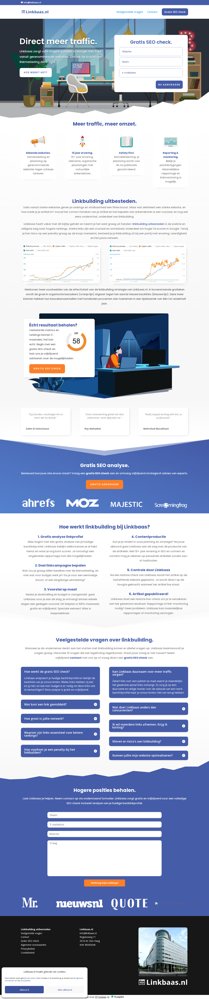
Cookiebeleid (27, 952)
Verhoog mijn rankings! (104, 883)
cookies (33, 978)
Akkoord (24, 989)
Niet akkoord (65, 989)
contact (75, 658)
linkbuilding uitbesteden (148, 224)
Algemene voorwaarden (33, 944)
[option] (32, 904)
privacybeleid (25, 980)
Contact (152, 12)
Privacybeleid (28, 948)
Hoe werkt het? (36, 72)
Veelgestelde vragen (129, 12)
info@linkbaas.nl (88, 933)
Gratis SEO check (175, 12)
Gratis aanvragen (104, 484)
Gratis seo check (47, 368)
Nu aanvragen (169, 84)
